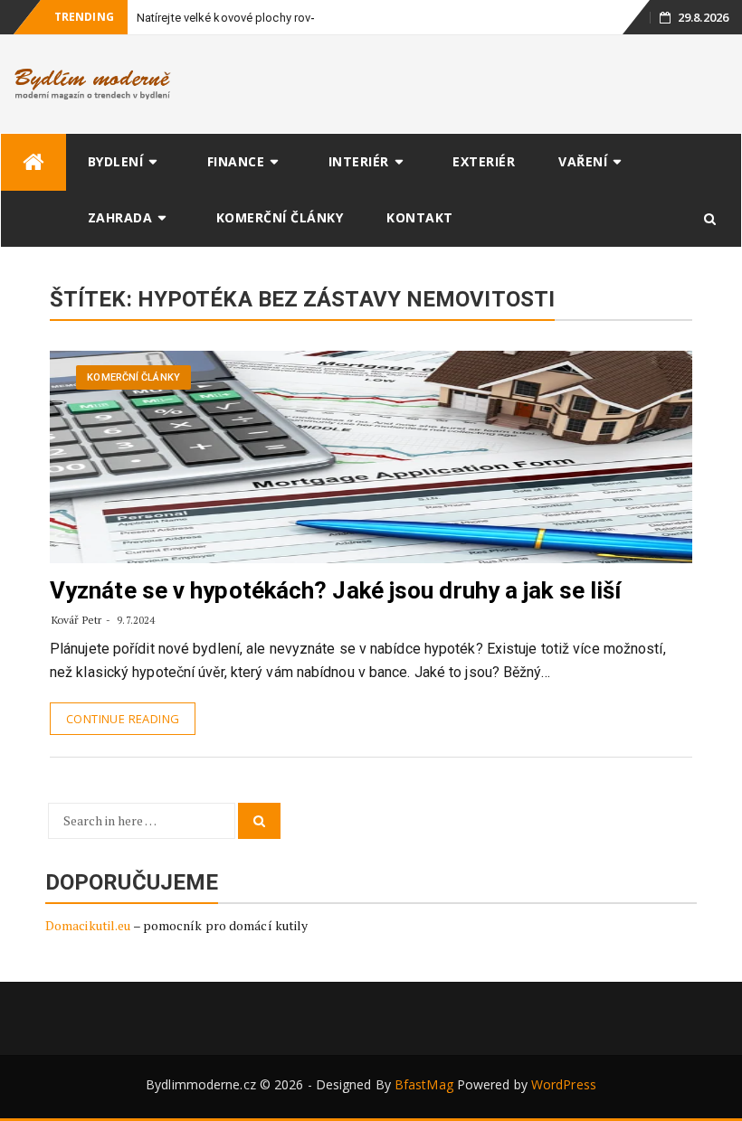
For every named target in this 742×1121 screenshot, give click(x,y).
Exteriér (483, 161)
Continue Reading (122, 719)
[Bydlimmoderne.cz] (33, 162)
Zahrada (120, 217)
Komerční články (280, 217)
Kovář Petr (76, 619)
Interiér (358, 161)
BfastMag (424, 1084)
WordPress (563, 1084)
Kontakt (419, 217)
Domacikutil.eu (87, 925)
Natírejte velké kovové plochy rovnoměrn (244, 17)
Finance (236, 161)
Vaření (582, 161)
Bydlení (116, 161)
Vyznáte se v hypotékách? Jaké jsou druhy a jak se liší (335, 590)
